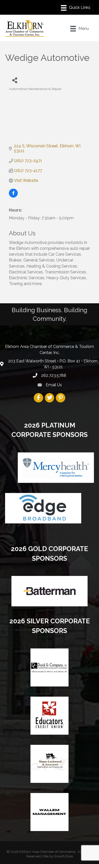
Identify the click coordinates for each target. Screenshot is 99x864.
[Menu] (75, 8)
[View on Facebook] (13, 196)
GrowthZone (63, 856)
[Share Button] (14, 80)
